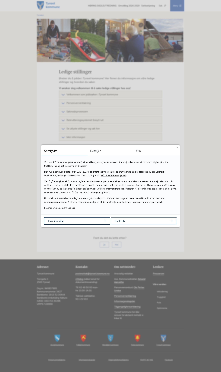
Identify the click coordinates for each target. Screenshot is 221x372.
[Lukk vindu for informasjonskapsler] (177, 147)
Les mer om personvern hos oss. (59, 207)
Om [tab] (138, 151)
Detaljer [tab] (95, 151)
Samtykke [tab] (50, 151)
